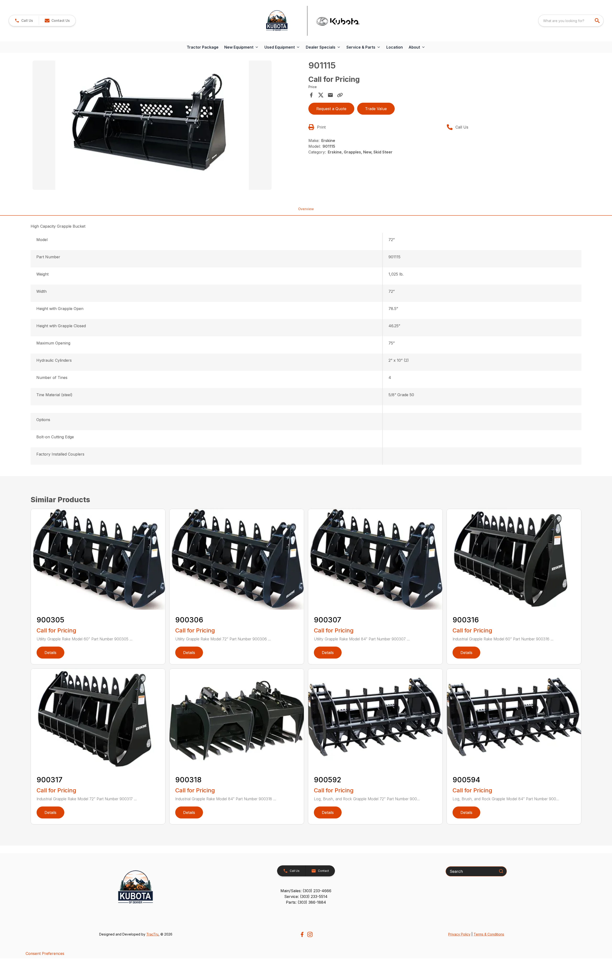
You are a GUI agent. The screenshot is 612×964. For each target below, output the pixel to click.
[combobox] (570, 20)
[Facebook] (302, 934)
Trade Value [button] (376, 108)
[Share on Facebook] (311, 95)
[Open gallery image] (152, 125)
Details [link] (50, 652)
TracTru (152, 934)
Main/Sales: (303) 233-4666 (305, 890)
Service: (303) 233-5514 (306, 896)
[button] (24, 20)
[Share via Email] (330, 95)
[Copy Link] (340, 95)
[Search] (501, 871)
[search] (597, 20)
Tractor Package (203, 47)
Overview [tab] (306, 209)
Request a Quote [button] (331, 108)
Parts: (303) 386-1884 (306, 902)
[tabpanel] (168, 126)
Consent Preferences (45, 953)
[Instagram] (310, 934)
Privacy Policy (459, 934)
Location (394, 47)
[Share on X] (321, 95)
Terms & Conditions (489, 934)
